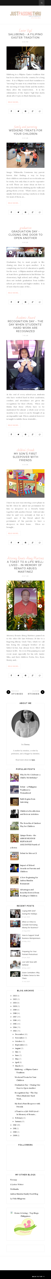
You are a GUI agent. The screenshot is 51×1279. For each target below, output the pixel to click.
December (19, 1034)
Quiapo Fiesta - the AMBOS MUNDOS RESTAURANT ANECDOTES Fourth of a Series (25, 841)
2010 (15, 1132)
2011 (14, 1128)
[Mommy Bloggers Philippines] (25, 1235)
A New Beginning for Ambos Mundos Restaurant (29, 880)
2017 (14, 1017)
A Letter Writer (16, 1184)
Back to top (37, 1276)
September (20, 1045)
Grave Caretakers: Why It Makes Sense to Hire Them (30, 975)
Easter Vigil (25, 31)
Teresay (13, 1180)
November (19, 1038)
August (18, 1048)
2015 (14, 1024)
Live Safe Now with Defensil (29, 963)
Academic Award (25, 318)
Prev (10, 252)
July (16, 1052)
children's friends (25, 450)
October (18, 1041)
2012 (14, 1125)
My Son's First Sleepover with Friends (25, 457)
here (33, 760)
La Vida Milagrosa (17, 1198)
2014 (15, 1027)
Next (40, 252)
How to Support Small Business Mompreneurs (31, 936)
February (19, 1118)
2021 (14, 1003)
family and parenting (25, 127)
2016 (15, 1020)
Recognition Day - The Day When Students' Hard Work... (26, 1096)
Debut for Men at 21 (28, 853)
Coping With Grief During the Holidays (29, 912)
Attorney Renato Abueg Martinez (25, 558)
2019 (15, 1010)
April (17, 1062)
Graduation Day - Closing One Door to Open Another (26, 235)
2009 (15, 1135)
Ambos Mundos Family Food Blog (24, 1194)
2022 (15, 999)
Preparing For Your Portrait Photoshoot (30, 952)
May (17, 1059)
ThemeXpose (25, 1273)
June (17, 1055)
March (18, 1066)
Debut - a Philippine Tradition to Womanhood (28, 790)
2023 (15, 996)
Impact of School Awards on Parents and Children (30, 868)
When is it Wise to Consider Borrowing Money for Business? (30, 925)
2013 (15, 1031)
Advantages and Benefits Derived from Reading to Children (29, 893)
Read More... (13, 102)
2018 (14, 1013)
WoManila (14, 1189)
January (18, 1121)
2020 (15, 1006)
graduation (25, 228)
